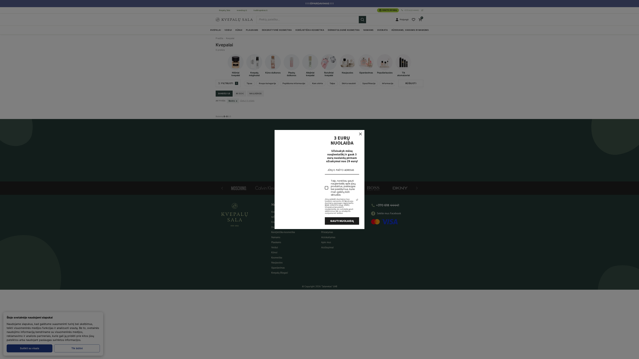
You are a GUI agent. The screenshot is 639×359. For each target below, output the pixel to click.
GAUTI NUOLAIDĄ (342, 221)
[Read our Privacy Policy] (357, 200)
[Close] (360, 134)
